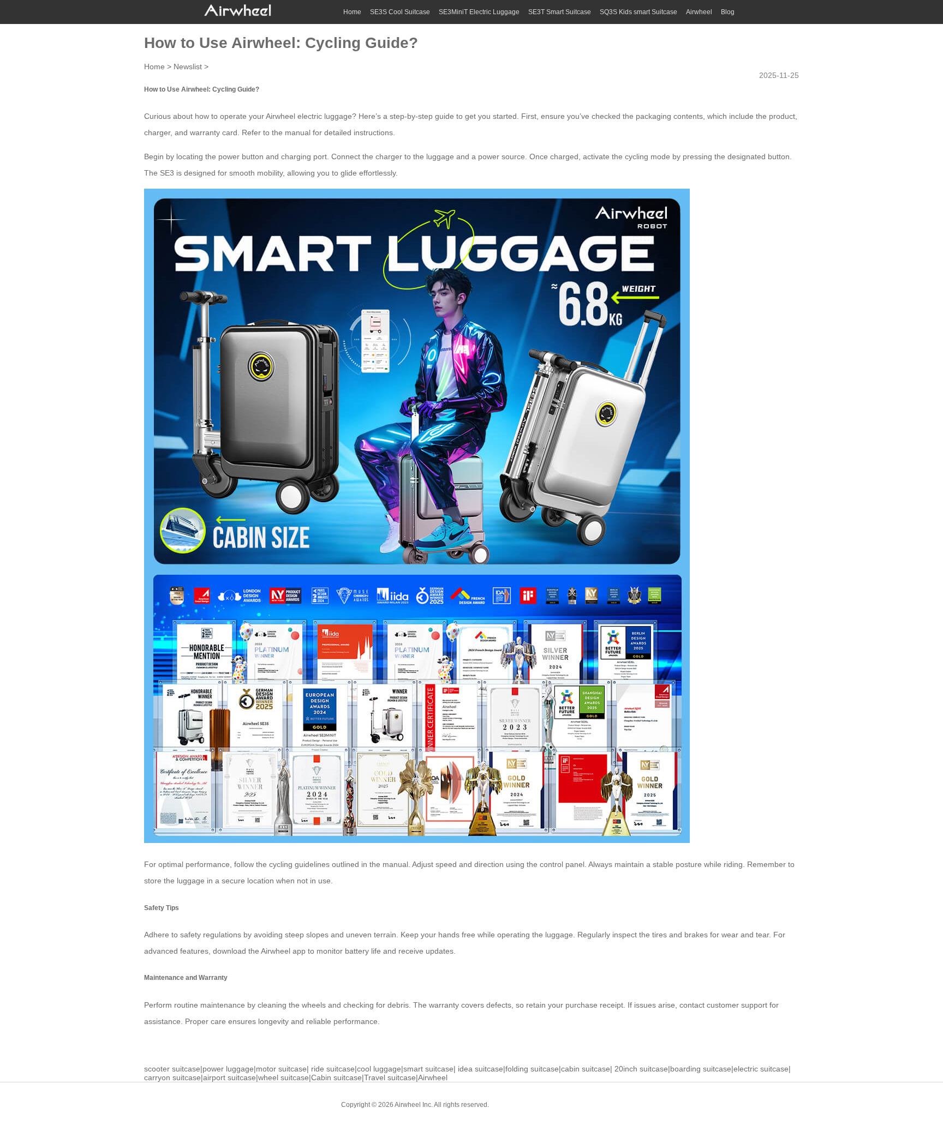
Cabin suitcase (336, 1077)
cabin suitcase (585, 1068)
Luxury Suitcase (574, 1104)
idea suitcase (480, 1068)
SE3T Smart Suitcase (559, 12)
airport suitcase (229, 1077)
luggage (440, 156)
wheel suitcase (283, 1077)
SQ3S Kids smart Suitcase (638, 12)
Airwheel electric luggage (309, 116)
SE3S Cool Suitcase (400, 12)
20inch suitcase (641, 1068)
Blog (728, 12)
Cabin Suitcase (520, 1104)
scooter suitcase (172, 1068)
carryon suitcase (172, 1077)
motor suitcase (281, 1068)
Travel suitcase (390, 1077)
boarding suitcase (700, 1068)
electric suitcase (761, 1068)
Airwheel (699, 12)
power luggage (228, 1068)
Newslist (188, 66)
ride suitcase (333, 1068)
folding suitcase (532, 1068)
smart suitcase (428, 1068)
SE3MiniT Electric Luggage (479, 12)
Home (352, 12)
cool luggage (379, 1068)
